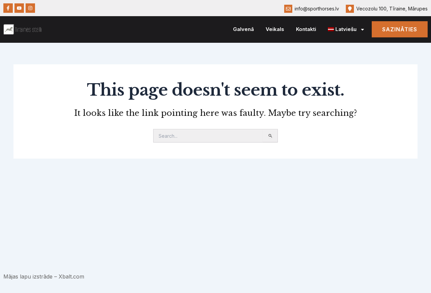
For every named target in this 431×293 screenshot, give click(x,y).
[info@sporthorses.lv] (288, 9)
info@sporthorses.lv (317, 8)
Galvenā (243, 29)
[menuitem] (346, 29)
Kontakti (306, 29)
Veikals (275, 29)
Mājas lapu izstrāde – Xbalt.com (43, 276)
